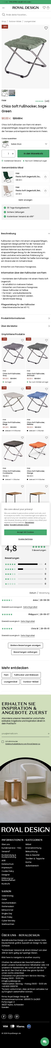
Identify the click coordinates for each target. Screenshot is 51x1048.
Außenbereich (32, 866)
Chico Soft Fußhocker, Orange (36, 472)
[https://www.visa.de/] (5, 1026)
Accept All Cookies (25, 532)
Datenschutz (8, 864)
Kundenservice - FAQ (11, 848)
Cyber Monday (8, 921)
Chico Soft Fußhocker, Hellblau (36, 423)
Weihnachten (8, 924)
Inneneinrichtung (33, 848)
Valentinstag (7, 896)
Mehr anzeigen (25, 200)
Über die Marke (9, 326)
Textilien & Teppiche (35, 859)
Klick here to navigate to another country (21, 957)
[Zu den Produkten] (26, 177)
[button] (44, 7)
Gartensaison (8, 906)
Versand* (6, 851)
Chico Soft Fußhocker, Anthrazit (36, 375)
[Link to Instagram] (10, 1016)
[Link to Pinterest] (17, 1016)
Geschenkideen (9, 903)
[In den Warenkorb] (45, 177)
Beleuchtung (31, 851)
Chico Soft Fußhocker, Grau (12, 375)
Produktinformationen (13, 318)
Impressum (7, 868)
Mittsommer (7, 910)
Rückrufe (6, 884)
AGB (3, 860)
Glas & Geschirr (33, 855)
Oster (4, 899)
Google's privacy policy (19, 525)
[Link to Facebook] (4, 1016)
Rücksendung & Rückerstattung (9, 856)
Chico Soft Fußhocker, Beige (12, 423)
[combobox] (25, 144)
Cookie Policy (8, 871)
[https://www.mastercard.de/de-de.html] (12, 1026)
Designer (6, 875)
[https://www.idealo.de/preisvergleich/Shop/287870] (29, 1026)
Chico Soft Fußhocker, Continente (12, 472)
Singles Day (7, 913)
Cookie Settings (25, 539)
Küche (28, 862)
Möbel (28, 844)
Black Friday (7, 917)
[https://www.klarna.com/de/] (21, 1026)
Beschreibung (8, 233)
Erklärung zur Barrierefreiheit (8, 879)
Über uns (6, 844)
